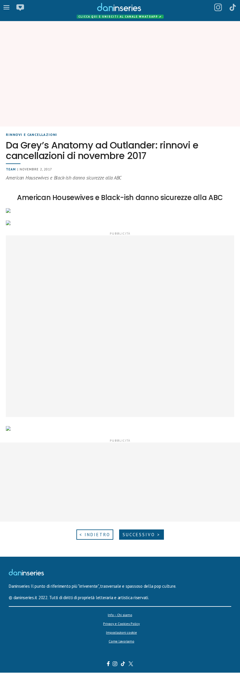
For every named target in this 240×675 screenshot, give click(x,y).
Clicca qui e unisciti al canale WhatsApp (120, 16)
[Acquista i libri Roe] (20, 7)
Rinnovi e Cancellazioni (31, 134)
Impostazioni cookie (121, 632)
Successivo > (141, 534)
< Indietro (94, 534)
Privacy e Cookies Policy (121, 623)
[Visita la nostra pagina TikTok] (123, 664)
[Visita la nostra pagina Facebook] (108, 664)
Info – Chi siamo (120, 615)
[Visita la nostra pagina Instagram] (115, 664)
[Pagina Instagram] (218, 7)
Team (11, 169)
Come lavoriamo (121, 641)
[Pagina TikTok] (232, 7)
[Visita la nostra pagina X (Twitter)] (130, 664)
